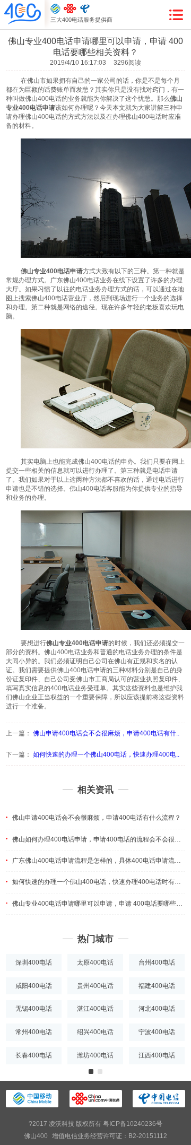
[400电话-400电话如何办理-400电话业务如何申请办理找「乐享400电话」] (22, 14)
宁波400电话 (156, 1032)
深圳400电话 (33, 962)
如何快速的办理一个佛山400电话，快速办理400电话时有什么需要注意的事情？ (98, 882)
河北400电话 (156, 1008)
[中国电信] (85, 8)
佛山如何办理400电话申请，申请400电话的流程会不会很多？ (98, 839)
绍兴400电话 (95, 1032)
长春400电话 (33, 1055)
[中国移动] (55, 8)
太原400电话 (95, 962)
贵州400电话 (95, 986)
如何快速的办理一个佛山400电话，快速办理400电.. (106, 754)
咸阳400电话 (33, 986)
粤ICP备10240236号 (132, 1123)
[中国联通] (70, 8)
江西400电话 (156, 1055)
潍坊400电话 (95, 1055)
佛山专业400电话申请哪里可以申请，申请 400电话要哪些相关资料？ (98, 903)
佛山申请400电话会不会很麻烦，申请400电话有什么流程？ (96, 817)
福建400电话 (156, 986)
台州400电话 (156, 962)
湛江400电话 (95, 1008)
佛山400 (36, 1136)
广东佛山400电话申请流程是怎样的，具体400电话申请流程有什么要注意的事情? (98, 860)
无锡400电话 (33, 1008)
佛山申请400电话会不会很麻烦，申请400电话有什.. (106, 733)
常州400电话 (33, 1032)
